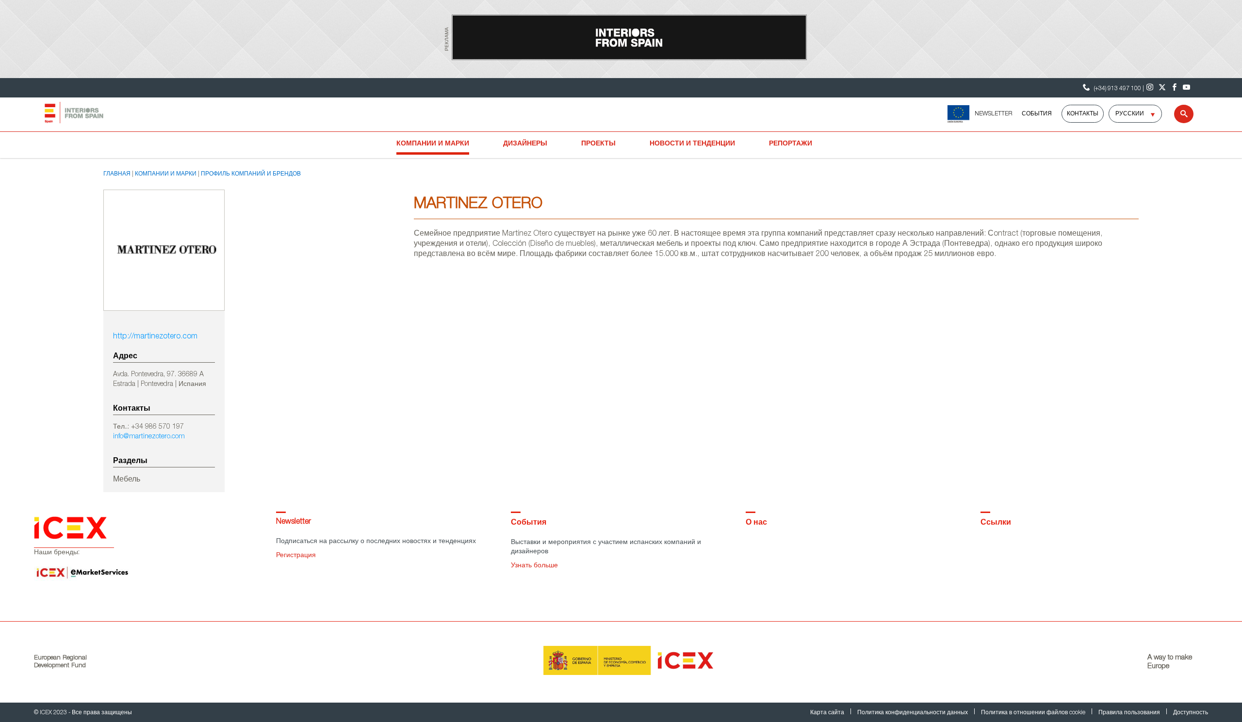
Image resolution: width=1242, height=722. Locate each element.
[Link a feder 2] (958, 114)
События (1037, 114)
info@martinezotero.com (149, 436)
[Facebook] (1174, 87)
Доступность (1190, 713)
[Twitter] (1162, 87)
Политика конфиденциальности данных (913, 713)
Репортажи (790, 144)
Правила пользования (1129, 713)
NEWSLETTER (993, 114)
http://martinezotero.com (155, 337)
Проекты (598, 144)
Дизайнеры (525, 144)
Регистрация (296, 555)
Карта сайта (828, 713)
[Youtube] (1186, 87)
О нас (756, 523)
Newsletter (293, 522)
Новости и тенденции (692, 144)
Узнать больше (534, 565)
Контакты (1082, 114)
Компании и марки (432, 144)
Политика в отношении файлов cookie (1034, 713)
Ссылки (996, 523)
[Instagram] (1150, 87)
